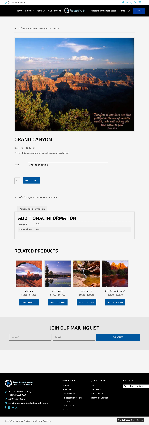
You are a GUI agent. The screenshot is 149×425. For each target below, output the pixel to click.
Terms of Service (99, 397)
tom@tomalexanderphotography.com (28, 403)
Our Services (69, 393)
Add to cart (31, 180)
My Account (97, 393)
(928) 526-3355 (16, 2)
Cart (93, 385)
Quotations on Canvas (33, 28)
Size (17, 164)
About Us (67, 389)
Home (17, 28)
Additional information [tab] (32, 208)
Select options (28, 302)
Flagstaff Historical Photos (72, 399)
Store (65, 409)
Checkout (96, 389)
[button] (123, 2)
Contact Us (68, 405)
